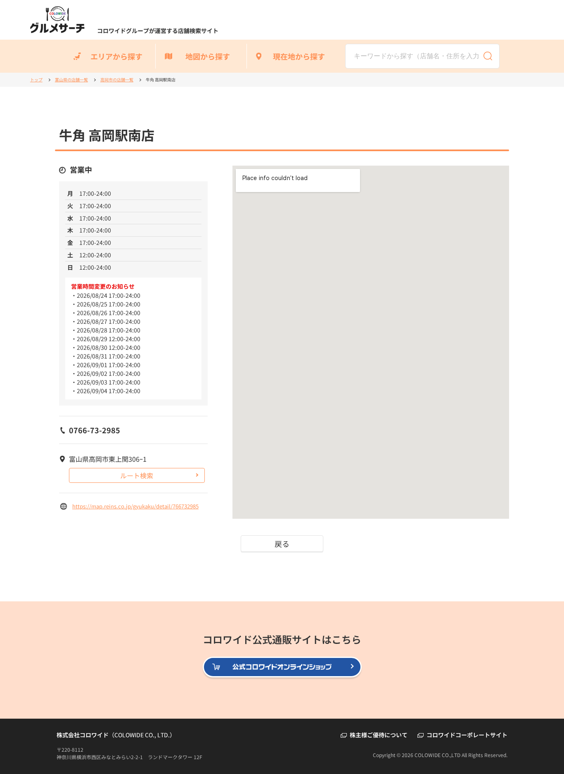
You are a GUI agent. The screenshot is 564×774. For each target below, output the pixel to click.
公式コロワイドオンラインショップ (361, 667)
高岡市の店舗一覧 (116, 80)
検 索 (487, 56)
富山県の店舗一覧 (71, 80)
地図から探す (207, 56)
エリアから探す (116, 56)
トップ (36, 80)
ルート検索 (136, 475)
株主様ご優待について (379, 735)
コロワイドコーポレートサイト (467, 735)
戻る (282, 543)
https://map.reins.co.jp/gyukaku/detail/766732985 (135, 506)
